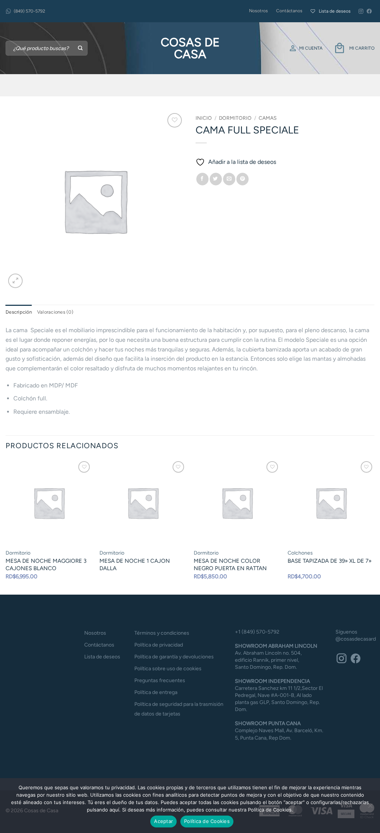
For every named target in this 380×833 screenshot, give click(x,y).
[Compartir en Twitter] (216, 179)
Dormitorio (235, 118)
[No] (370, 808)
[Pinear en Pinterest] (242, 179)
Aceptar (163, 821)
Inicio (204, 118)
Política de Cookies (207, 821)
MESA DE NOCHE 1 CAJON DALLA (134, 565)
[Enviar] (81, 48)
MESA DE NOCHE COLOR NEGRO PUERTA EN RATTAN (230, 565)
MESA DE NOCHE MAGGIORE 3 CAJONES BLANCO (46, 565)
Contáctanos (289, 10)
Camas (267, 118)
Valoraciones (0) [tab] (55, 312)
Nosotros (258, 10)
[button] (15, 281)
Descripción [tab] (19, 312)
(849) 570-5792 (29, 11)
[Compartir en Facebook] (202, 179)
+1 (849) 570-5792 (257, 632)
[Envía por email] (229, 179)
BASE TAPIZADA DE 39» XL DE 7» (329, 561)
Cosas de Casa (190, 48)
